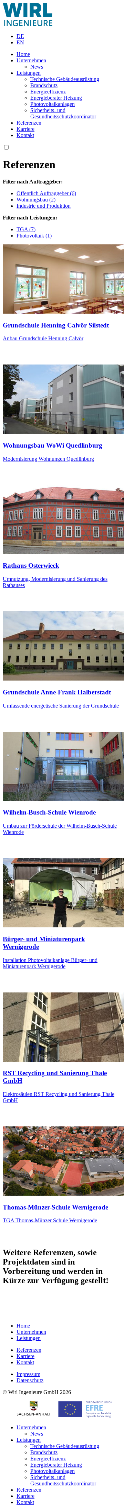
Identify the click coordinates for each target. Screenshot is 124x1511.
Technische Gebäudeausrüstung (64, 79)
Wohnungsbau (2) (36, 200)
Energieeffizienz (48, 92)
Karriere (25, 129)
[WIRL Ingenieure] (27, 24)
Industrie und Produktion (44, 206)
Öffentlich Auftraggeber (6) (46, 193)
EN (20, 42)
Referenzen (29, 123)
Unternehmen (31, 60)
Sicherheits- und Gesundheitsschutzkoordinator (63, 113)
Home (23, 54)
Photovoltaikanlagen (52, 104)
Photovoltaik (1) (34, 236)
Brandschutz (44, 85)
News (36, 67)
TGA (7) (26, 229)
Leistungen (29, 73)
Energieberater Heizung (56, 98)
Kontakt (25, 135)
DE (20, 36)
